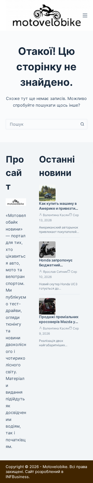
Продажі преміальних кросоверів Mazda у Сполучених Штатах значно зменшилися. (59, 324)
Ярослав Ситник (55, 272)
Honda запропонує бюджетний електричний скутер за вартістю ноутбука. (59, 267)
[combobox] (42, 124)
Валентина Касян (56, 215)
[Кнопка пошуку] (82, 124)
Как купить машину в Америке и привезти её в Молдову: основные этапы (58, 210)
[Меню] (85, 15)
